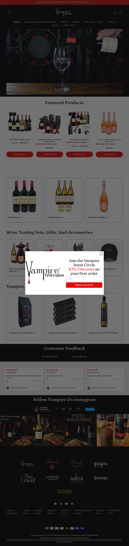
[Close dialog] (101, 254)
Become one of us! (84, 285)
